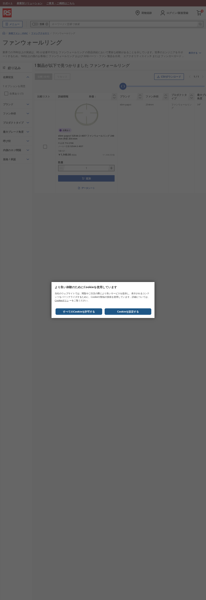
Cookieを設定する (128, 311)
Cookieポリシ (62, 300)
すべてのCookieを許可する (79, 311)
